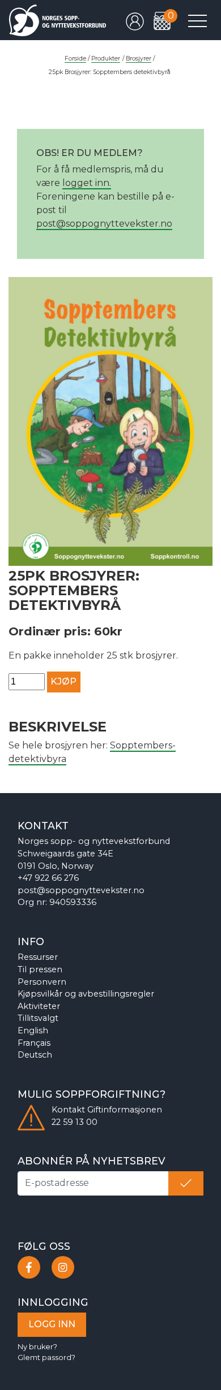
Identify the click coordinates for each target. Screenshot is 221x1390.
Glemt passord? (46, 1357)
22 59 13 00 (74, 1122)
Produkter (105, 58)
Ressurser (38, 957)
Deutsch (35, 1055)
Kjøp (63, 681)
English (33, 1030)
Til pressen (40, 969)
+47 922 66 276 (48, 878)
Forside (75, 58)
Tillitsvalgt (38, 1018)
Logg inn (51, 1324)
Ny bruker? (37, 1347)
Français (34, 1043)
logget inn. (86, 182)
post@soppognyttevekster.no (104, 223)
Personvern (42, 982)
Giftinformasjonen (124, 1110)
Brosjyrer (138, 58)
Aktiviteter (39, 1006)
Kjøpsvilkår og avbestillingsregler (86, 994)
